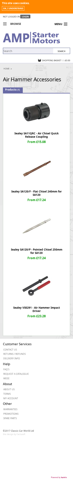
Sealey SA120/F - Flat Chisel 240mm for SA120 (36, 193)
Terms (7, 393)
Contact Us (10, 349)
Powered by (59, 477)
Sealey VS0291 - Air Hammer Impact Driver (36, 309)
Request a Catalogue (16, 373)
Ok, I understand (13, 8)
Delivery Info (11, 358)
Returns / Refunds (14, 353)
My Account (10, 398)
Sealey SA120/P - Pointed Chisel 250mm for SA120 (36, 251)
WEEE (6, 378)
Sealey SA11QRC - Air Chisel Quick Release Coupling (36, 135)
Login (25, 16)
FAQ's (6, 369)
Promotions (10, 413)
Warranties (10, 409)
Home (7, 68)
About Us (9, 389)
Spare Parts (10, 418)
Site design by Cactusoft (14, 434)
